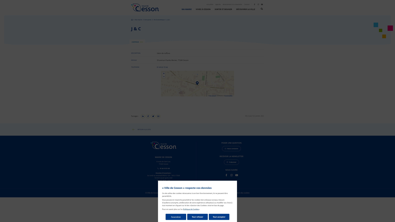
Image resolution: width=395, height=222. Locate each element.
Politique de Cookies (191, 209)
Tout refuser (197, 217)
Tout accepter (219, 217)
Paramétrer (176, 217)
